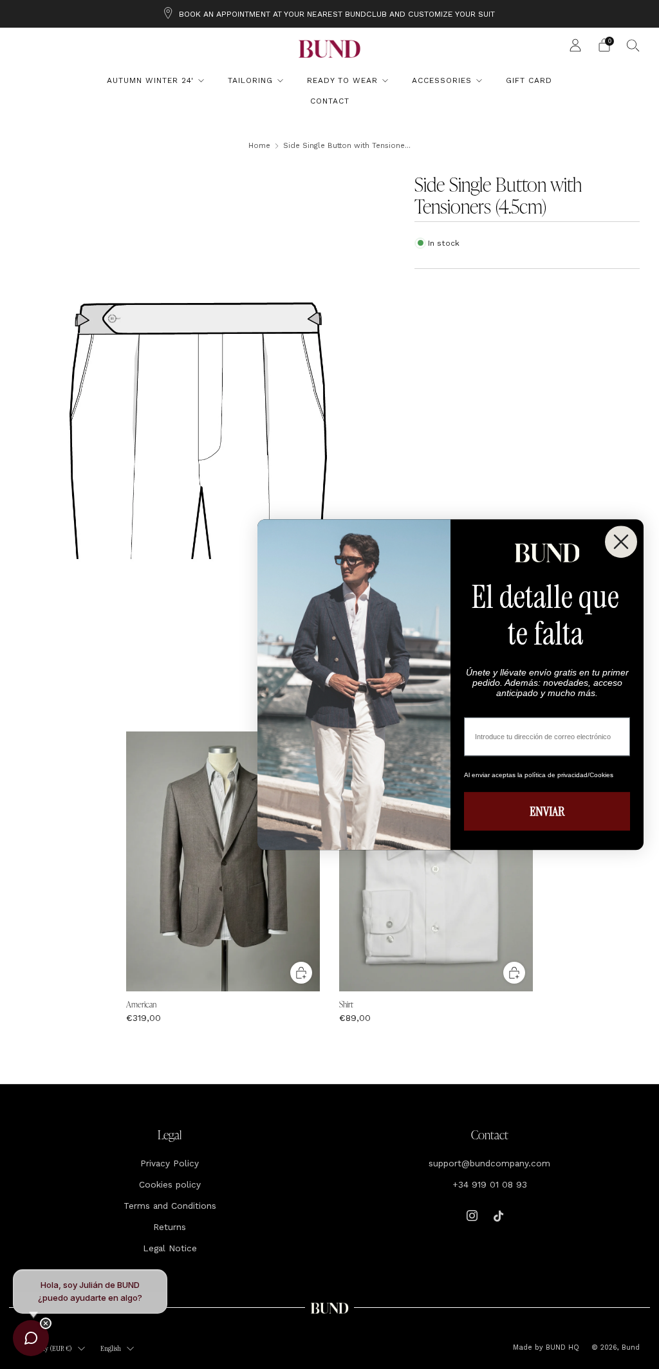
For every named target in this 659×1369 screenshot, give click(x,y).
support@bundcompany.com (489, 1163)
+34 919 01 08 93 (489, 1184)
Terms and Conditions (170, 1205)
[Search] (633, 45)
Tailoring (250, 80)
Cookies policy (170, 1184)
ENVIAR (547, 811)
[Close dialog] (621, 542)
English (110, 1348)
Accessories (442, 80)
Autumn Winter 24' (150, 80)
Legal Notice (170, 1248)
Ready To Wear (342, 80)
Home (259, 145)
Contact (329, 101)
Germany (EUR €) (47, 1348)
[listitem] (329, 14)
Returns (169, 1227)
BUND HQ (561, 1347)
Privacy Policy (169, 1163)
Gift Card (529, 80)
